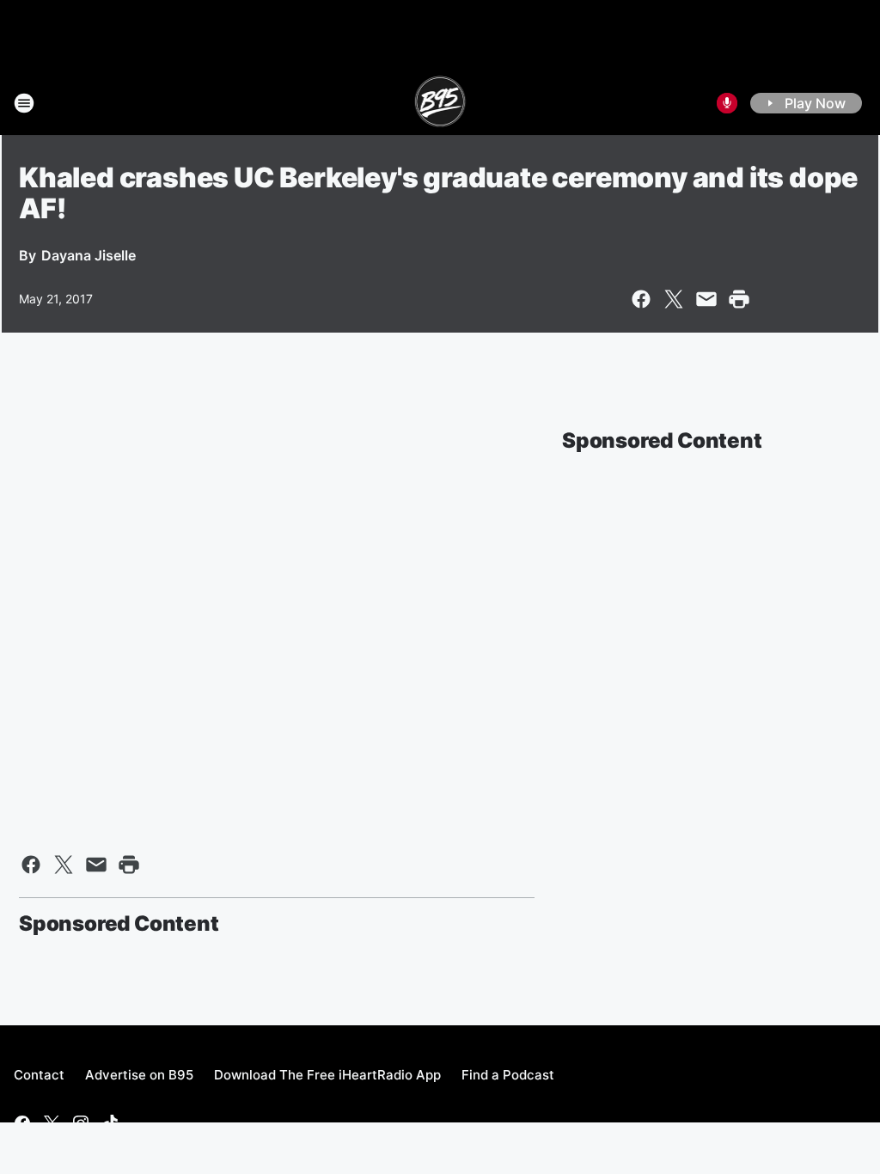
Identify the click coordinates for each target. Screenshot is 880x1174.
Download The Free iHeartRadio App (327, 1075)
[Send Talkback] (727, 103)
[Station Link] (440, 103)
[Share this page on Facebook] (641, 299)
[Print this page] (739, 299)
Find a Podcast (507, 1075)
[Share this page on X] (674, 299)
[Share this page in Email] (706, 299)
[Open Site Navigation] (24, 103)
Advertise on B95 (139, 1075)
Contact (39, 1075)
